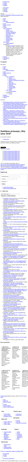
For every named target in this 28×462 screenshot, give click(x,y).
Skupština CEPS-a (8, 416)
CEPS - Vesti (7, 423)
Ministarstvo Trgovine (6, 435)
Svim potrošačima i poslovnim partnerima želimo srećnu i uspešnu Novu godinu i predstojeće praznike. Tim (15, 105)
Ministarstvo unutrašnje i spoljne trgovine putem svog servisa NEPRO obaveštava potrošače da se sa (14, 103)
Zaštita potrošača (7, 439)
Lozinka (3, 179)
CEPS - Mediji (7, 424)
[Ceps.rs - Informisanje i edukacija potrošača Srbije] (12, 15)
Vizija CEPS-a (7, 414)
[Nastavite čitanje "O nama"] (8, 45)
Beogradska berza (8, 448)
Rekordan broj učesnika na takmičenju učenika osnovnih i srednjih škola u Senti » (14, 168)
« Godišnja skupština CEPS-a (16, 167)
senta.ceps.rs (18, 415)
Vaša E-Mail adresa (5, 194)
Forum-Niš (19, 434)
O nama (12, 45)
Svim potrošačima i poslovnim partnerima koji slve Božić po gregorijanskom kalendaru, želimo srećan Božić (14, 108)
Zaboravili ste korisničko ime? (9, 188)
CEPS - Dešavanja (8, 421)
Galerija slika (6, 139)
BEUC (18, 438)
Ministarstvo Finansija (6, 437)
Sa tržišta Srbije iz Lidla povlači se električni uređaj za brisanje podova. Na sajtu (14, 116)
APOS (18, 432)
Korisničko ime (5, 176)
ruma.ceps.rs (18, 414)
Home (2, 396)
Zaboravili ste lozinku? (8, 187)
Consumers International (19, 436)
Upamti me (4, 181)
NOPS (18, 433)
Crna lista (18, 421)
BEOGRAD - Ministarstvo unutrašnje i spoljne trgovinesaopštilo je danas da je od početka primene (14, 111)
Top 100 (18, 420)
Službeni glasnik (7, 447)
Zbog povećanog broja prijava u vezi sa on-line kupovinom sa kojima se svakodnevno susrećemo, (14, 114)
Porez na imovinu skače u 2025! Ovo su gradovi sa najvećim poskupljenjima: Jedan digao (14, 121)
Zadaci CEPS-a (7, 415)
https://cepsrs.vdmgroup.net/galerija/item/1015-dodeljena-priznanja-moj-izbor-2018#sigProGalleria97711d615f (13, 165)
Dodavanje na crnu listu (21, 423)
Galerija (8, 148)
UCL (18, 439)
